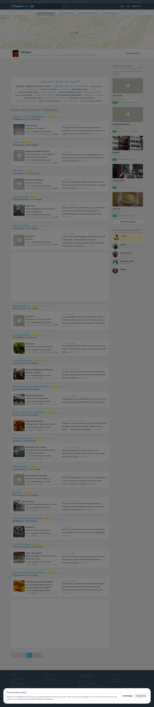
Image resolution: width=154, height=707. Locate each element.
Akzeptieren (141, 696)
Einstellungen (128, 696)
